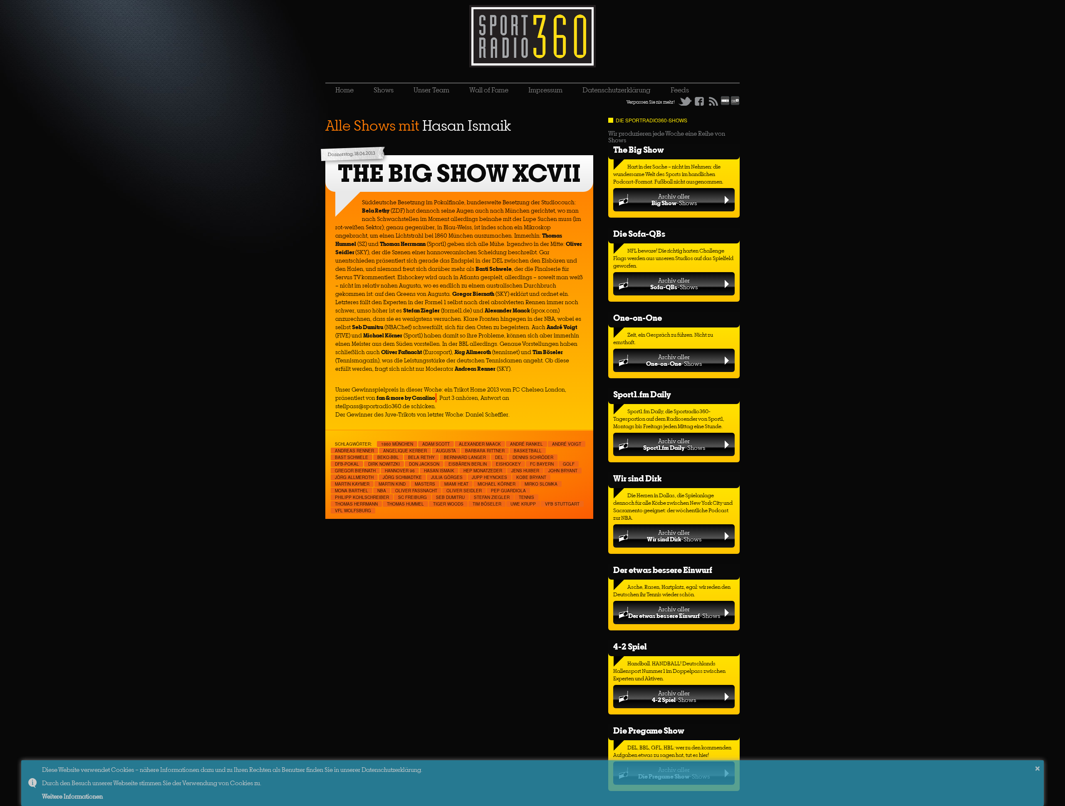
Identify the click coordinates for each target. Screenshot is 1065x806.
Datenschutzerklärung (616, 90)
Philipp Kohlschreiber (362, 497)
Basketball (528, 451)
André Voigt (566, 444)
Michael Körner (496, 484)
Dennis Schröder (533, 457)
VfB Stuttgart (562, 504)
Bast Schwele (351, 457)
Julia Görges (447, 477)
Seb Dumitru (450, 497)
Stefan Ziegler (492, 497)
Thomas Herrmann (356, 504)
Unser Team (431, 90)
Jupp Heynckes (489, 477)
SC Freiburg (412, 497)
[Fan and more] (436, 397)
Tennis (526, 497)
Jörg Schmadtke (402, 477)
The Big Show (638, 150)
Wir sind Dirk (637, 478)
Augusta (446, 451)
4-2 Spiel (629, 646)
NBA (381, 491)
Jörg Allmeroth (354, 477)
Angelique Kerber (405, 451)
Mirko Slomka (541, 484)
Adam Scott (436, 444)
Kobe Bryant (531, 477)
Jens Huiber (525, 471)
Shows (384, 90)
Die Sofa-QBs (639, 234)
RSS (713, 101)
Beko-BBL (388, 457)
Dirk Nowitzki (384, 464)
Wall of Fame (488, 90)
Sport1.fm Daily (642, 394)
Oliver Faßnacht (416, 491)
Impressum (545, 90)
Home (344, 90)
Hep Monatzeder (482, 471)
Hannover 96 (400, 471)
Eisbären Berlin (467, 464)
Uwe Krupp (523, 504)
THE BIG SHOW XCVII (459, 173)
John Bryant (562, 471)
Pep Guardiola (508, 491)
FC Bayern (542, 464)
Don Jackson (424, 464)
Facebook (699, 101)
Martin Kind (392, 484)
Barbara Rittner (485, 451)
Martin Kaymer (352, 484)
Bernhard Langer (465, 457)
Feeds (680, 90)
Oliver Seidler (464, 491)
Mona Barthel (351, 491)
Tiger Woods (448, 504)
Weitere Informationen (72, 796)
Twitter (685, 101)
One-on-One (637, 318)
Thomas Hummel (405, 504)
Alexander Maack (480, 444)
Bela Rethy (421, 457)
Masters (425, 484)
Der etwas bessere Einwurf (662, 570)
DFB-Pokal (347, 464)
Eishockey (508, 464)
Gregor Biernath (355, 471)
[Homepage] (532, 36)
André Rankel (526, 444)
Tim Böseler (487, 504)
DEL (499, 457)
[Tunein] (735, 103)
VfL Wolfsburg (353, 510)
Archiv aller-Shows (674, 199)
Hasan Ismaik (439, 471)
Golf (569, 464)
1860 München (397, 444)
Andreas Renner (354, 451)
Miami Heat (456, 484)
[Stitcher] (725, 103)
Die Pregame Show (648, 730)
